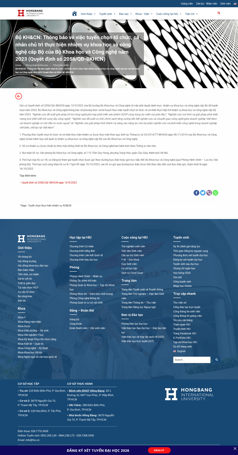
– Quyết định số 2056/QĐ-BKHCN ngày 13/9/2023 (48, 182)
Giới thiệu (86, 14)
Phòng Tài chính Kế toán (83, 280)
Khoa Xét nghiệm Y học (31, 334)
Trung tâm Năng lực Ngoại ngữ (138, 307)
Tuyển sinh (105, 14)
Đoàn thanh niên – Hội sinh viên (87, 328)
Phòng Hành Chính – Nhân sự (86, 276)
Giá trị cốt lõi (25, 278)
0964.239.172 (66, 435)
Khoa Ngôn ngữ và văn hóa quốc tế (37, 356)
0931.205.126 (49, 435)
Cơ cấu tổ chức (26, 291)
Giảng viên (187, 3)
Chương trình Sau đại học (84, 259)
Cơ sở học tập (129, 268)
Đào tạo (124, 14)
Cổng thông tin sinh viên (186, 311)
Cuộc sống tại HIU (167, 14)
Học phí (177, 277)
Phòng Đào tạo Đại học (134, 323)
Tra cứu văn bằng (183, 320)
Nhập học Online (182, 286)
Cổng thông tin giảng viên (187, 315)
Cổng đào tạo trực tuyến (186, 307)
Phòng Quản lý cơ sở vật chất (86, 302)
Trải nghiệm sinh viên (133, 246)
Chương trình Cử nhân (82, 246)
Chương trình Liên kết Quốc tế (86, 255)
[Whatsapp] (215, 193)
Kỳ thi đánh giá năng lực (186, 246)
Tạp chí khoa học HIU (185, 342)
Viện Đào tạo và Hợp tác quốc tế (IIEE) (142, 336)
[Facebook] (196, 193)
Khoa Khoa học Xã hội (30, 352)
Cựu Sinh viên (129, 264)
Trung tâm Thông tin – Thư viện (138, 302)
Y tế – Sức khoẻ (130, 259)
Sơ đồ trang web (182, 346)
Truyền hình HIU (182, 328)
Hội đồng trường (27, 261)
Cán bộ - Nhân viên (206, 3)
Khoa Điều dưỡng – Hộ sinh (33, 330)
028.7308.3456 (85, 435)
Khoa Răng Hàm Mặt (29, 321)
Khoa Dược (24, 326)
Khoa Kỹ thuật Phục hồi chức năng (37, 339)
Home (18, 65)
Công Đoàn (76, 323)
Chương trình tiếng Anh (82, 250)
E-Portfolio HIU (182, 337)
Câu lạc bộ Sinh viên (132, 255)
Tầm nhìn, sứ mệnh (28, 274)
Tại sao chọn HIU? (28, 287)
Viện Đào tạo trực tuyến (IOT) (137, 341)
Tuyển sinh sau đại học (186, 264)
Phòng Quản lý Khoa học (37, 65)
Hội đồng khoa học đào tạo (33, 265)
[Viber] (209, 193)
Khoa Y (22, 317)
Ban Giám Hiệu (26, 270)
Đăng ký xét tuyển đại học (187, 259)
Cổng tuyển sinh (182, 281)
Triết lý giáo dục (27, 283)
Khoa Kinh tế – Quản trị (30, 343)
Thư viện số (179, 302)
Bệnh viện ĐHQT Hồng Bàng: (87, 390)
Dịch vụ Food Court (132, 272)
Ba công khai (25, 296)
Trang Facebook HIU (184, 333)
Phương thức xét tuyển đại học (190, 255)
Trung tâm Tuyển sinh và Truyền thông (142, 289)
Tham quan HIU (181, 324)
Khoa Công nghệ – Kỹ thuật (33, 348)
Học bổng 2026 (182, 272)
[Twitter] (203, 193)
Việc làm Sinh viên (131, 250)
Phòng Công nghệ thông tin (85, 298)
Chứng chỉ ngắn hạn (184, 268)
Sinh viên (225, 3)
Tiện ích (189, 14)
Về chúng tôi (25, 256)
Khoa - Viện (142, 14)
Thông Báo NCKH (61, 65)
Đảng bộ (74, 319)
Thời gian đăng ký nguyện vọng (190, 250)
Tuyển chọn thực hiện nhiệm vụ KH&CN (49, 205)
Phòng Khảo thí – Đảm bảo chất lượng (91, 293)
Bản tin (22, 300)
